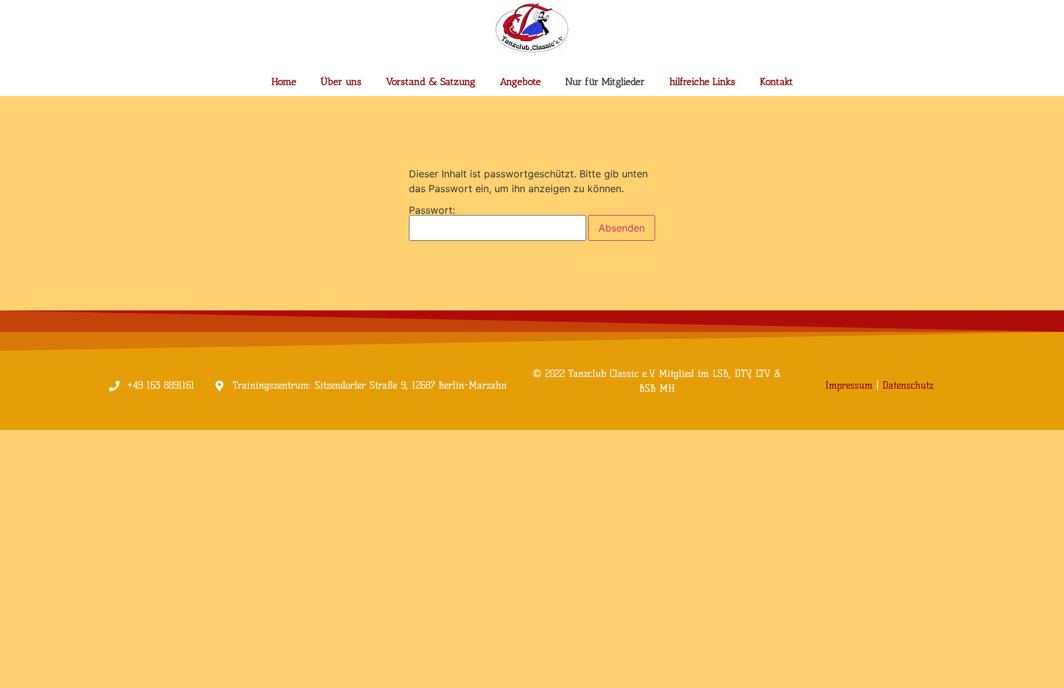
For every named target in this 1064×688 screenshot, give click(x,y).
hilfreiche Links (702, 81)
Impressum (849, 385)
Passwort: (432, 210)
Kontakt (776, 81)
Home (284, 81)
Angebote (520, 81)
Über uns (341, 81)
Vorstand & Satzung (430, 81)
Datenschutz (907, 385)
